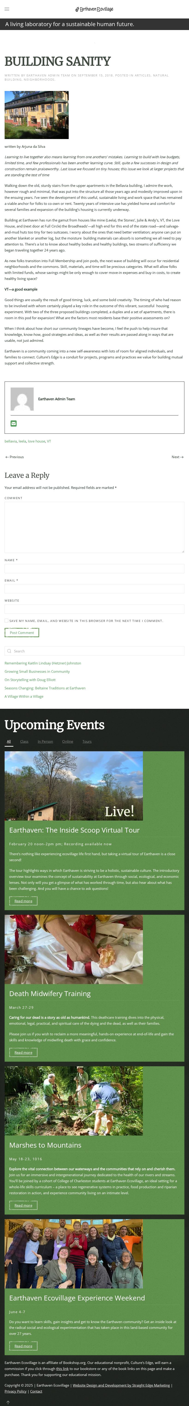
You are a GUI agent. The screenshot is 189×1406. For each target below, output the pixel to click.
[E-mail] (14, 424)
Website (12, 600)
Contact (36, 1391)
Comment (14, 498)
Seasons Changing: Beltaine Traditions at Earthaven (45, 688)
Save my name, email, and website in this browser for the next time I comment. (85, 621)
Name (11, 560)
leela (22, 441)
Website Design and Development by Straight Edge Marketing (121, 1385)
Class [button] (24, 741)
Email (11, 580)
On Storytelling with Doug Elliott (30, 679)
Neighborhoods (39, 79)
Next (175, 457)
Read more (23, 901)
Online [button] (67, 741)
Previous (17, 457)
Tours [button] (87, 741)
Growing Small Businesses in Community (37, 671)
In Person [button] (45, 741)
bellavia (11, 441)
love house (36, 441)
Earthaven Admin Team (48, 75)
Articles (143, 75)
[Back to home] (94, 9)
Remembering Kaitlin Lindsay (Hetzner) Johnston (43, 663)
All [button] (9, 741)
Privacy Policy (16, 1391)
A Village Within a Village (24, 696)
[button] (7, 9)
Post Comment (22, 632)
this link (62, 1368)
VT (49, 441)
